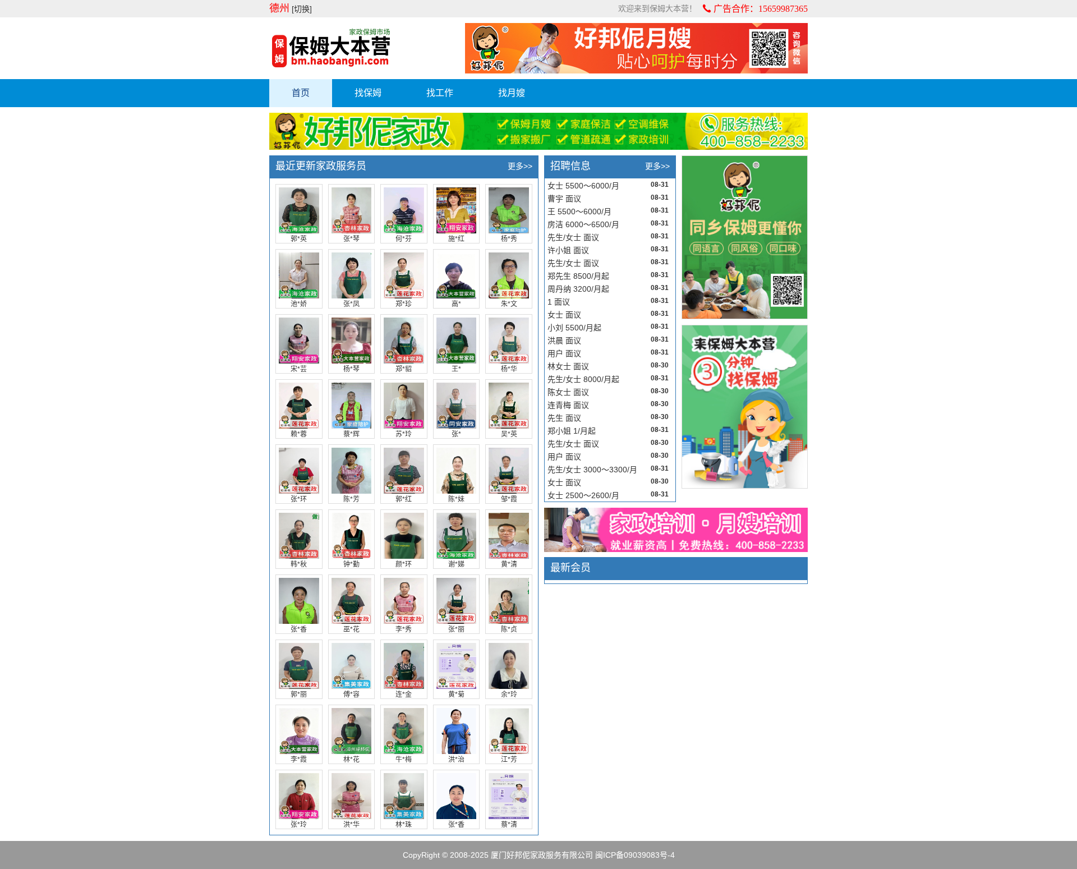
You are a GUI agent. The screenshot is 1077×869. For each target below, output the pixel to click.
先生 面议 (564, 417)
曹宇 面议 (564, 198)
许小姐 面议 (568, 250)
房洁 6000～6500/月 (583, 224)
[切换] (302, 8)
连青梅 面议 (568, 405)
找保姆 (368, 93)
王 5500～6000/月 (579, 211)
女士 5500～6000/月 (583, 185)
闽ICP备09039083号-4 (635, 854)
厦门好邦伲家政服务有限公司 (542, 854)
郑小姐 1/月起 (571, 430)
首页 (301, 93)
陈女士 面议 (568, 392)
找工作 (439, 93)
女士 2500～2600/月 (583, 495)
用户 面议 (564, 353)
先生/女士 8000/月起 (583, 379)
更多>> (520, 166)
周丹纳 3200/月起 (578, 288)
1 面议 (558, 301)
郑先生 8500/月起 (578, 276)
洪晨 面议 (564, 340)
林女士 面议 (568, 366)
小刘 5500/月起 (574, 327)
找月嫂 (511, 93)
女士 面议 (564, 314)
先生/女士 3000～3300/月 (592, 469)
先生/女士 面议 (573, 237)
